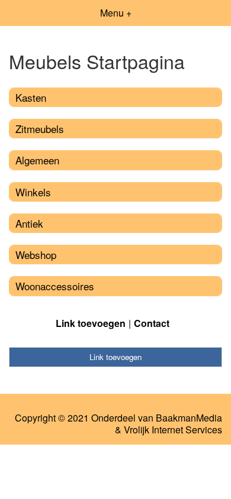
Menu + (115, 13)
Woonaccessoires (54, 285)
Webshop (35, 254)
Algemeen (37, 160)
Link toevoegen (91, 323)
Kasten (30, 97)
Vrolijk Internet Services (173, 430)
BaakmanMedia (189, 418)
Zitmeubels (39, 128)
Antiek (29, 223)
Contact (151, 323)
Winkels (33, 191)
